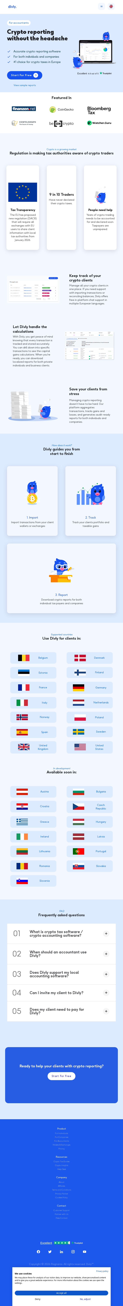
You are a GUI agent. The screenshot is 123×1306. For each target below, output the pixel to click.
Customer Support (61, 1210)
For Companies (61, 1137)
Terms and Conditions (61, 1190)
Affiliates (61, 1186)
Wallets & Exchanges (61, 1145)
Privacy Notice (61, 1194)
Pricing (61, 1149)
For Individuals (61, 1133)
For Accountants (61, 1141)
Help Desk (61, 1169)
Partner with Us (61, 1214)
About (61, 1182)
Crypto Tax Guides (62, 1161)
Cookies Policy (61, 1197)
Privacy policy (102, 1271)
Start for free (61, 1076)
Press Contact (61, 1218)
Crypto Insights (61, 1165)
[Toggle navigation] (101, 6)
